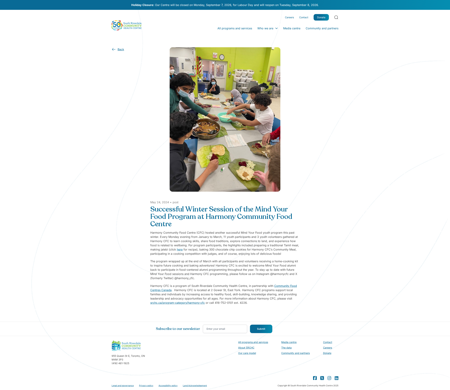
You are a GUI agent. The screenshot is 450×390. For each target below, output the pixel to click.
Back (121, 49)
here (180, 249)
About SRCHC (246, 347)
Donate (321, 17)
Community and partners (322, 28)
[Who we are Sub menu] (276, 28)
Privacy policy (146, 385)
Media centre (291, 28)
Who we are (265, 28)
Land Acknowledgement (195, 385)
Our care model (247, 353)
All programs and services (234, 28)
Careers (289, 17)
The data (286, 347)
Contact (303, 17)
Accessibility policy (168, 385)
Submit (261, 328)
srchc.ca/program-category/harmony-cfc (177, 302)
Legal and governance (123, 385)
